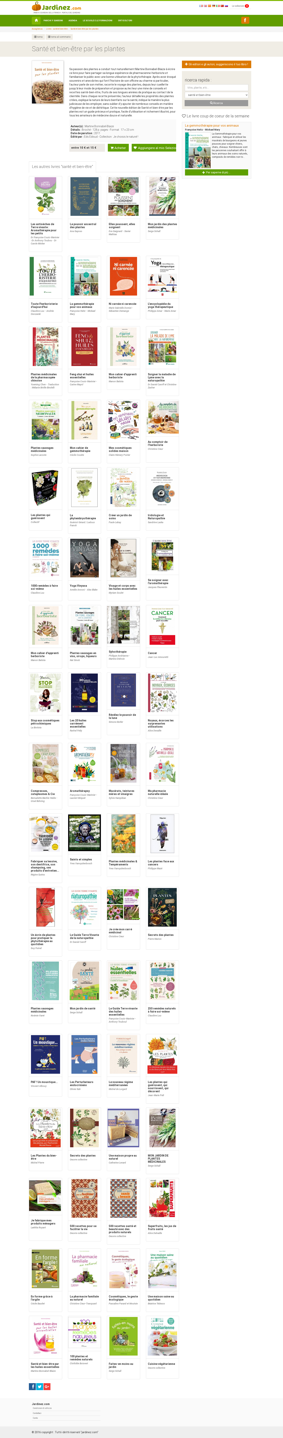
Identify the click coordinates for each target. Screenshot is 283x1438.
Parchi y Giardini (53, 20)
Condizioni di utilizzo (42, 1408)
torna (39, 37)
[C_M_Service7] (245, 20)
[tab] (62, 167)
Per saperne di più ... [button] (218, 172)
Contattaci (37, 1413)
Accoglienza (37, 29)
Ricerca (218, 103)
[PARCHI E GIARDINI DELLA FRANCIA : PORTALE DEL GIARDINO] (56, 6)
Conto (35, 1418)
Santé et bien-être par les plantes (85, 29)
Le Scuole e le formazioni (97, 20)
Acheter (120, 148)
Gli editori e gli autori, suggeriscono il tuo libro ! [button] (218, 64)
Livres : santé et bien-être (57, 29)
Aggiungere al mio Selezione (156, 148)
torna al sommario (60, 37)
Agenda (73, 20)
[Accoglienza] (36, 21)
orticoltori (125, 20)
